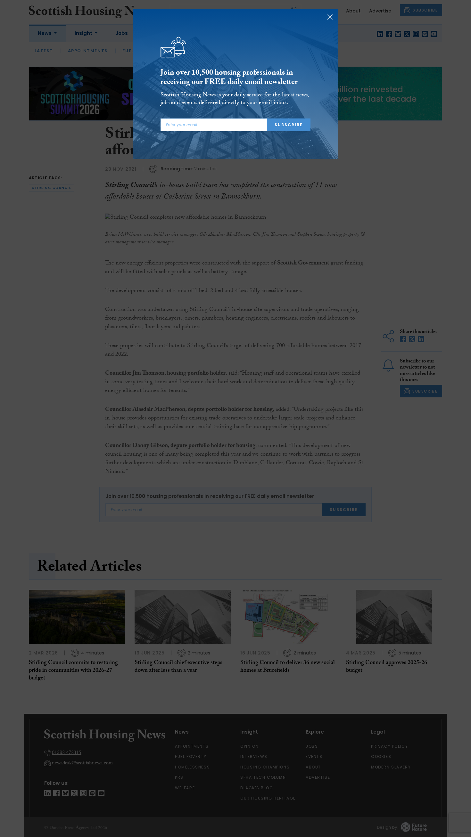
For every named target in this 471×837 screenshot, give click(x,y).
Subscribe (289, 124)
